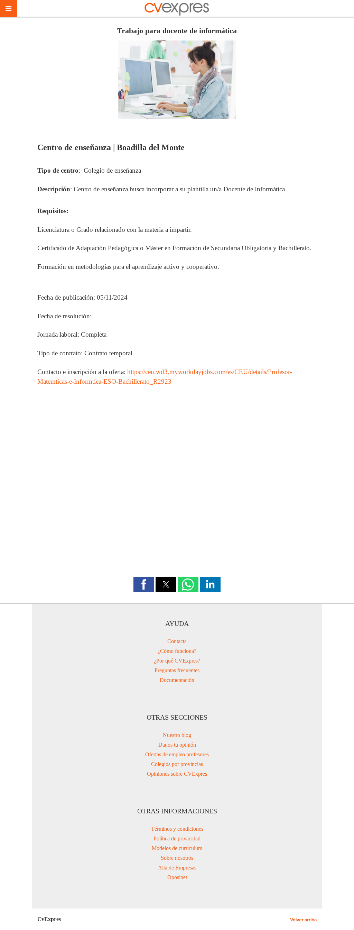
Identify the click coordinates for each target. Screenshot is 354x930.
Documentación (177, 680)
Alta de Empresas (177, 867)
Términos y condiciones (177, 829)
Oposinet (177, 877)
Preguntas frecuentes (177, 670)
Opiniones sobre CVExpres (177, 774)
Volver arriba (303, 919)
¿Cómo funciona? (177, 651)
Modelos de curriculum (177, 848)
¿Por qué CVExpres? (177, 661)
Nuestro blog (177, 735)
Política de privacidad (177, 838)
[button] (143, 584)
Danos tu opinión (177, 745)
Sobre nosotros (177, 858)
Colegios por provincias (177, 764)
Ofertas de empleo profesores (177, 754)
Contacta (177, 641)
